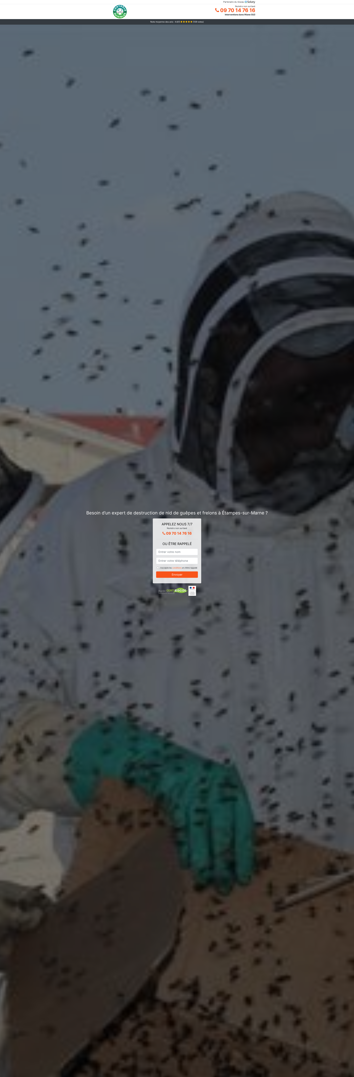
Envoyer (177, 574)
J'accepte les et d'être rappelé (178, 568)
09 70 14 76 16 (237, 10)
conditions (177, 568)
